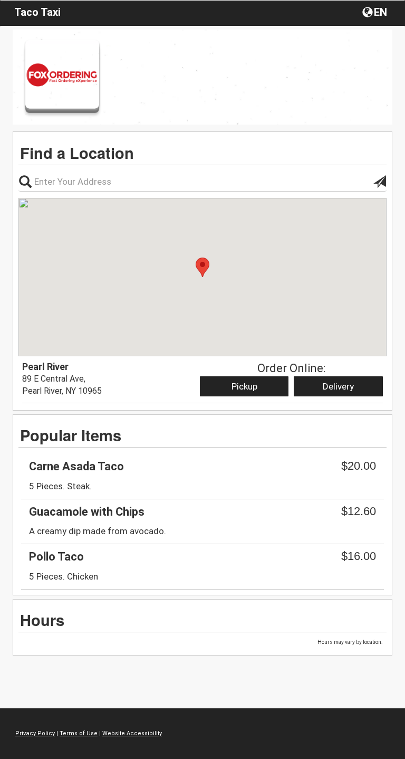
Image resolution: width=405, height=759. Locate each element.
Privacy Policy (35, 733)
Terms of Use (79, 733)
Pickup (244, 386)
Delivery (338, 386)
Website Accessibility (132, 733)
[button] (376, 11)
